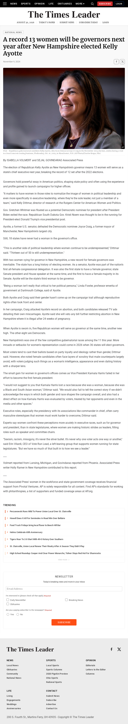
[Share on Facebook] (116, 61)
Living (9, 696)
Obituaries (65, 3)
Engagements (13, 700)
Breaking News (76, 600)
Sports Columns (54, 669)
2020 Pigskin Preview (57, 673)
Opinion (39, 3)
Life (51, 3)
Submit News (67, 22)
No (21, 614)
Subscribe (105, 4)
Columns (90, 673)
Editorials (90, 665)
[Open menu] (4, 4)
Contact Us (51, 708)
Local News (12, 665)
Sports (25, 3)
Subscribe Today (88, 22)
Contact (51, 691)
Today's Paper (47, 22)
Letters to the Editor (96, 669)
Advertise (51, 704)
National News (13, 32)
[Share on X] (122, 61)
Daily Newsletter (18, 600)
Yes (11, 614)
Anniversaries (14, 708)
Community (12, 673)
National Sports (54, 682)
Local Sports (52, 665)
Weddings (11, 704)
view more (63, 559)
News (13, 3)
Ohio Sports (52, 678)
